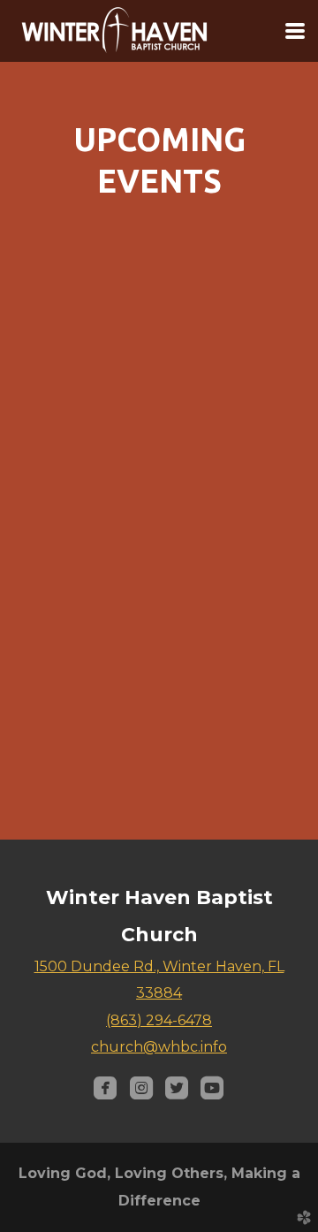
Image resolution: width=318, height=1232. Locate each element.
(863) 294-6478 (159, 1020)
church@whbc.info (159, 1046)
